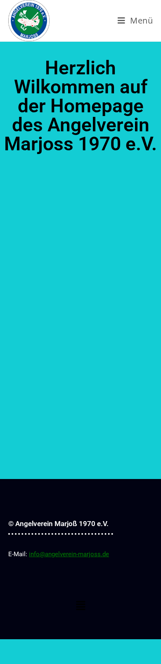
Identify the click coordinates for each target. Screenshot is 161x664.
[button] (80, 605)
